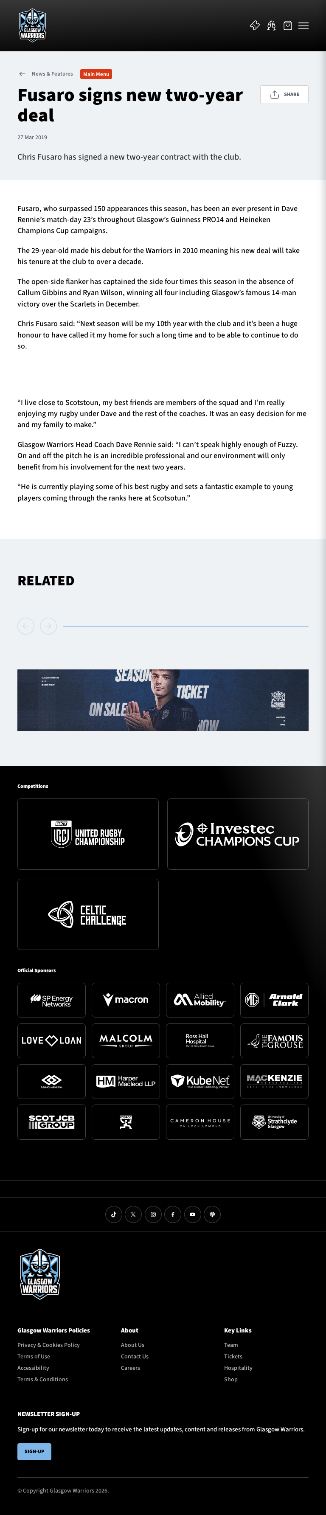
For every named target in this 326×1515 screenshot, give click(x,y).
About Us (132, 1345)
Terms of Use (33, 1356)
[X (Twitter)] (133, 1214)
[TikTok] (113, 1214)
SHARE (292, 94)
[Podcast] (212, 1214)
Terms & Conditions (42, 1379)
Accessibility (33, 1368)
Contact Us (135, 1356)
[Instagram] (153, 1214)
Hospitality (238, 1368)
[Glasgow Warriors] (32, 25)
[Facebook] (172, 1214)
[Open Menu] (303, 25)
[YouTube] (192, 1214)
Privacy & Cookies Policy (48, 1345)
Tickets (233, 1356)
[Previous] (27, 626)
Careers (130, 1368)
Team (231, 1345)
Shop (231, 1379)
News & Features (52, 74)
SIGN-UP (34, 1451)
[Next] (48, 626)
